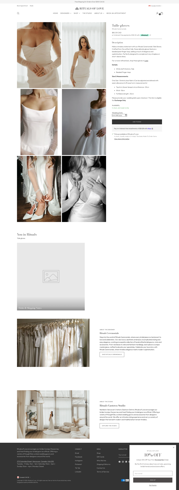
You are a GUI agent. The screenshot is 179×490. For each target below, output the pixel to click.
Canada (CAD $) (156, 6)
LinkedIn (78, 472)
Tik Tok (77, 468)
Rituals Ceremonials (119, 29)
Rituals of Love (32, 480)
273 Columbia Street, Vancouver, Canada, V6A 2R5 (35, 461)
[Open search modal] (18, 13)
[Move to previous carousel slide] (155, 379)
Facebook (78, 457)
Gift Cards (100, 457)
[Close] (173, 447)
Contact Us (101, 468)
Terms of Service (103, 472)
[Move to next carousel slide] (160, 379)
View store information (121, 139)
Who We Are (101, 460)
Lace (146, 60)
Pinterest (78, 464)
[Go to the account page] (156, 13)
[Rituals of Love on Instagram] (123, 462)
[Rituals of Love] (89, 8)
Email (77, 453)
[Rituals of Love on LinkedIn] (126, 462)
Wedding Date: (117, 113)
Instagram (79, 460)
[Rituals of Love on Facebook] (120, 462)
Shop (98, 453)
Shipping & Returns (103, 464)
